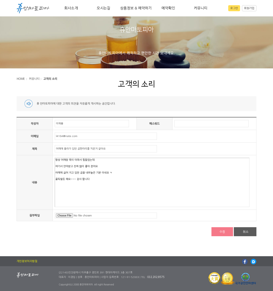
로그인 (234, 8)
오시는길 (103, 8)
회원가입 (249, 8)
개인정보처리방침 (27, 261)
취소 (245, 231)
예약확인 (168, 8)
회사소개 (71, 8)
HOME (21, 78)
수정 (222, 231)
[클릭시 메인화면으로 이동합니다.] (33, 7)
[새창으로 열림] (245, 261)
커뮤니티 (200, 8)
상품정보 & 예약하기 (136, 8)
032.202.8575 (155, 277)
